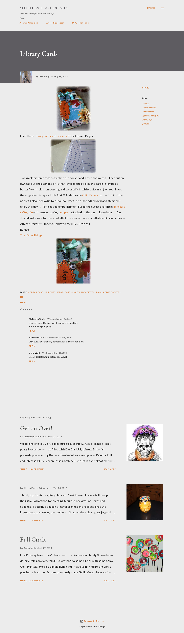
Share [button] (145, 87)
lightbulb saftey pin (150, 115)
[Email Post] (22, 298)
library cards (148, 111)
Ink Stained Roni (36, 337)
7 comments (36, 520)
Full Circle (33, 539)
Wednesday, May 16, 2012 (59, 319)
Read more (110, 469)
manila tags (147, 119)
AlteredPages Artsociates (44, 8)
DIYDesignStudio (80, 23)
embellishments (149, 107)
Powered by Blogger (94, 621)
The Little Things (31, 235)
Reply (32, 330)
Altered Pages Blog (29, 23)
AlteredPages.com (55, 23)
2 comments (36, 580)
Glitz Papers (90, 195)
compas (145, 103)
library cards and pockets (50, 136)
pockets (145, 123)
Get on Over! (36, 428)
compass (64, 212)
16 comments (36, 469)
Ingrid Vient (34, 353)
